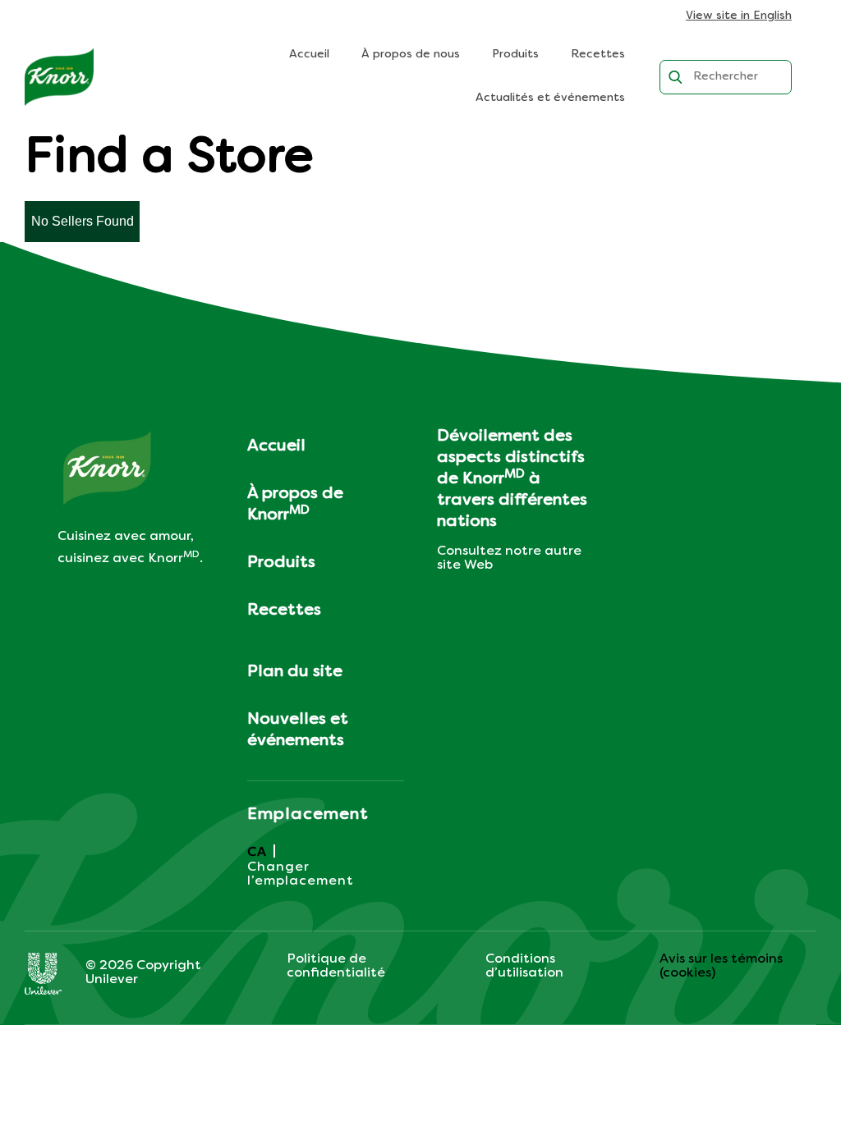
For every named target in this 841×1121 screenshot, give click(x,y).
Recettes (598, 54)
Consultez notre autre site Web (509, 558)
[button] (82, 221)
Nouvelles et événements (297, 730)
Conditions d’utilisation (524, 966)
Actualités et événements (550, 98)
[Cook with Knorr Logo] (59, 77)
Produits (515, 54)
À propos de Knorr (295, 505)
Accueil (309, 54)
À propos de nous (410, 54)
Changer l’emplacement (300, 874)
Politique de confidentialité (336, 966)
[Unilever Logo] (43, 973)
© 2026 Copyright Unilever (143, 972)
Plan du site (294, 672)
